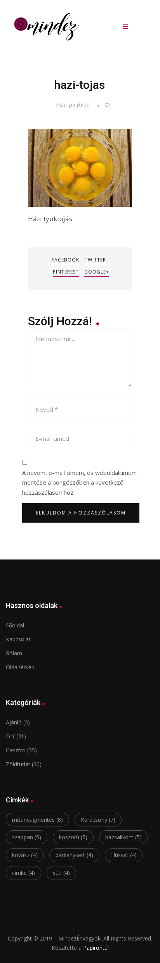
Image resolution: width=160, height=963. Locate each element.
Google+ (96, 271)
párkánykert (74, 855)
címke (23, 872)
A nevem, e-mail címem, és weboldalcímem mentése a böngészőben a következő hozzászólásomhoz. (79, 482)
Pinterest (66, 271)
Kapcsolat (18, 639)
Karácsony (98, 819)
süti (61, 872)
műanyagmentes (37, 819)
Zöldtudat (18, 764)
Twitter (95, 259)
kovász (25, 855)
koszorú (73, 837)
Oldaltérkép (20, 667)
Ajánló (14, 722)
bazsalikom (123, 837)
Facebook (65, 259)
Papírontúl (96, 947)
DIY (10, 736)
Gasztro (16, 750)
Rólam (14, 653)
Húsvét (124, 855)
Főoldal (15, 625)
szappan (26, 837)
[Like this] (103, 105)
